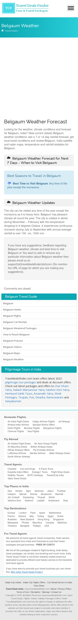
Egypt (51, 516)
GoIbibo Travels (16, 475)
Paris (33, 512)
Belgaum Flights (12, 315)
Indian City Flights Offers (34, 582)
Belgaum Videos (12, 347)
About (53, 589)
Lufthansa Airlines (17, 453)
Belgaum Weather (13, 359)
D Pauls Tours (46, 468)
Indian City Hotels (13, 582)
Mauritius (37, 522)
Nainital (59, 494)
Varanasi (39, 490)
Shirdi (52, 497)
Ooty (65, 500)
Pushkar (61, 490)
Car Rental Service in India (59, 582)
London (23, 512)
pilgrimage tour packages (20, 382)
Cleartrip (12, 468)
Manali (23, 494)
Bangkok (24, 525)
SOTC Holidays (35, 475)
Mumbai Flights (32, 427)
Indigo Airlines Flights (44, 421)
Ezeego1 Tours (40, 471)
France (11, 516)
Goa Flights (33, 431)
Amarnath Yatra (43, 393)
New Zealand (27, 519)
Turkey (40, 516)
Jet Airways (64, 421)
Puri (31, 397)
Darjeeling (28, 497)
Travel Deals (11, 30)
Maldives (62, 522)
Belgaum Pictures (13, 340)
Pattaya (37, 525)
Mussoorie (46, 494)
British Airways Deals (41, 446)
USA (46, 525)
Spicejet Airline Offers (44, 424)
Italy (32, 516)
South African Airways (19, 456)
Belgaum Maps (11, 353)
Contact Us (56, 592)
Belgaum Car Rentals (15, 322)
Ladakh (41, 500)
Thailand (12, 525)
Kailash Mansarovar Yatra (28, 390)
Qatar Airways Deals (59, 453)
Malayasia (13, 522)
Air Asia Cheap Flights (45, 443)
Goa (10, 490)
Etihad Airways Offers (19, 449)
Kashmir (29, 500)
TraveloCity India (55, 475)
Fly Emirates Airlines (43, 449)
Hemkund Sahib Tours (18, 393)
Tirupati (23, 397)
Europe (11, 512)
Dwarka (40, 397)
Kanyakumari (13, 401)
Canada (50, 522)
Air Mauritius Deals (17, 446)
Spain (42, 512)
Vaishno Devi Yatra (57, 390)
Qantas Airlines (37, 453)
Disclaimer (35, 592)
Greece (22, 516)
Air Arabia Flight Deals (19, 443)
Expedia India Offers (18, 471)
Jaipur (50, 490)
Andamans (53, 500)
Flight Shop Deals (60, 471)
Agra (28, 490)
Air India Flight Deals (18, 421)
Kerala (19, 490)
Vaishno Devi (14, 500)
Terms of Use (22, 592)
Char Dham (39, 586)
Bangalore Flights (52, 427)
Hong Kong (43, 519)
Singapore (58, 519)
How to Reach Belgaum (16, 334)
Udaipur (12, 494)
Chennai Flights (16, 431)
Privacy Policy (64, 589)
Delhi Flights (14, 427)
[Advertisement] (39, 78)
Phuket (25, 522)
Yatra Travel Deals (17, 478)
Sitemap (45, 592)
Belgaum (8, 303)
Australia (12, 519)
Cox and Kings (27, 468)
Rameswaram (54, 397)
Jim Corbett (13, 497)
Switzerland (55, 512)
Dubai (60, 516)
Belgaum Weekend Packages (20, 328)
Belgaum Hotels (12, 309)
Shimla (33, 494)
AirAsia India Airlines (18, 424)
